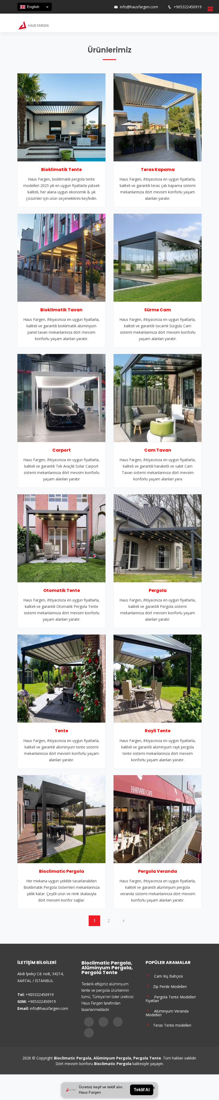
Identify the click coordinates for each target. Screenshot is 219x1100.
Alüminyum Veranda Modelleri (167, 1013)
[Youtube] (99, 7)
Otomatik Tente (61, 590)
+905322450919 (188, 7)
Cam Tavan (157, 450)
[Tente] (61, 678)
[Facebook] (86, 7)
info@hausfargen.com (139, 7)
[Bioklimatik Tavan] (61, 257)
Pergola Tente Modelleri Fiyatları (171, 998)
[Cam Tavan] (158, 397)
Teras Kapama (158, 169)
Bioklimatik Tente (61, 169)
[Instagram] (93, 7)
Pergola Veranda (157, 871)
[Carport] (61, 397)
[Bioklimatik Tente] (61, 117)
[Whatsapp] (106, 7)
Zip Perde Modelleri (169, 986)
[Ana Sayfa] (32, 25)
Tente (61, 731)
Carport (61, 450)
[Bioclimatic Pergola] (61, 819)
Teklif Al (142, 1089)
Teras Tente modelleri (171, 1025)
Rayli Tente (157, 731)
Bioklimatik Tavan (61, 310)
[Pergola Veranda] (158, 819)
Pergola (158, 590)
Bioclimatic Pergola (61, 871)
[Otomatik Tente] (61, 538)
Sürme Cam (157, 310)
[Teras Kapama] (158, 117)
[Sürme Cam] (158, 257)
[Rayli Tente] (158, 678)
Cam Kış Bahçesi (167, 976)
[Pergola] (158, 538)
